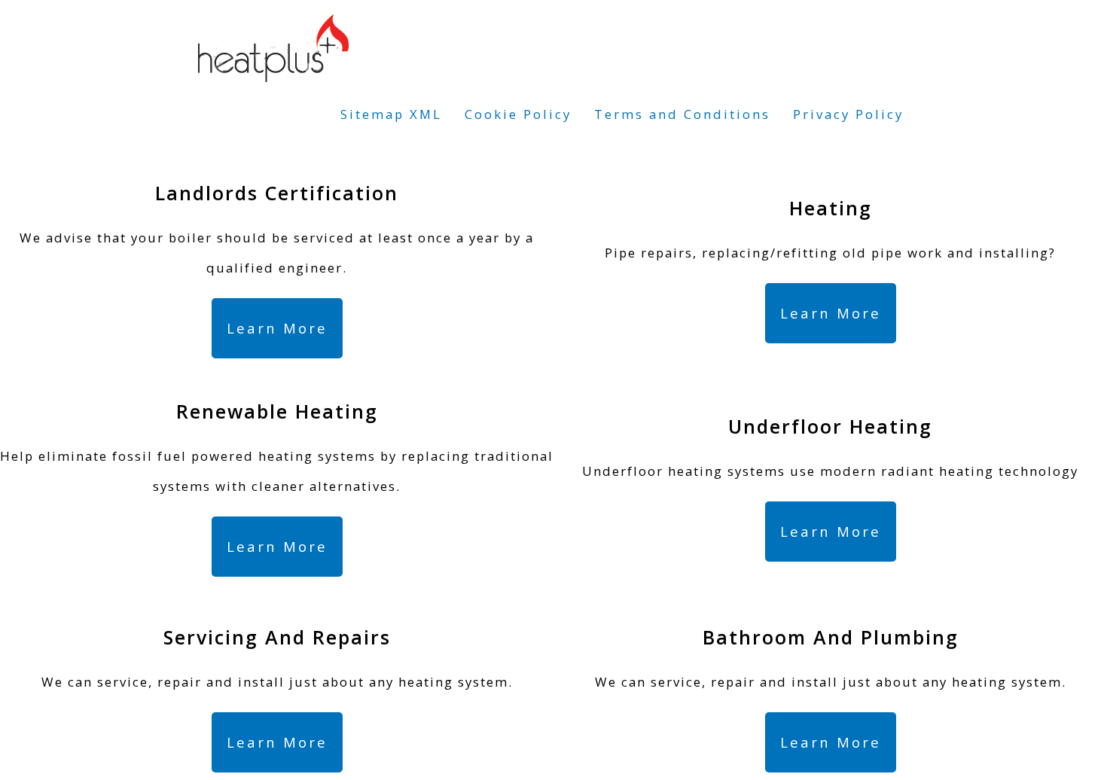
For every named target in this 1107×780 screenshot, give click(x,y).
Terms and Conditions (682, 114)
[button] (277, 328)
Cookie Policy (518, 114)
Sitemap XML (391, 114)
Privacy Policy (848, 114)
